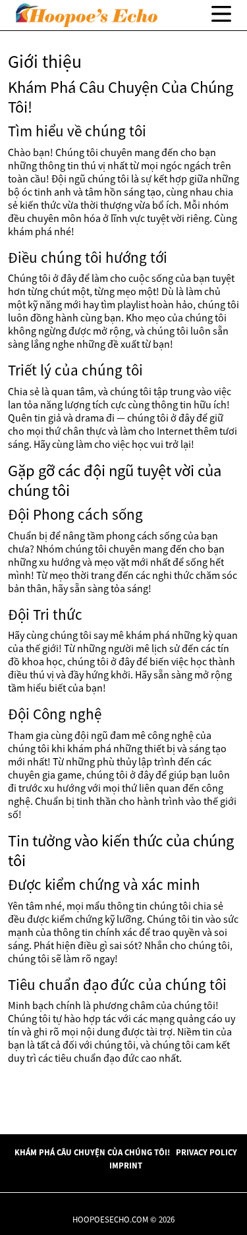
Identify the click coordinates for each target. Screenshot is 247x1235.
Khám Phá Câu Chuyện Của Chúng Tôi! (92, 1152)
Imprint (125, 1165)
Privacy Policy (206, 1152)
